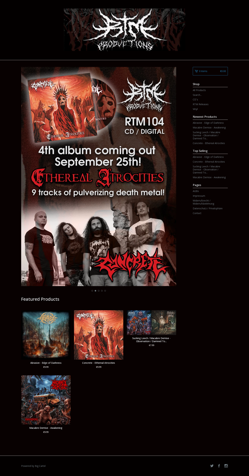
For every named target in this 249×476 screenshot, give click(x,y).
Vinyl (195, 109)
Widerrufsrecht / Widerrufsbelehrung (203, 202)
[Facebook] (219, 466)
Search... (197, 95)
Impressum (199, 195)
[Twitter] (212, 466)
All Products (199, 90)
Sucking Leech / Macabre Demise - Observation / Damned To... (206, 135)
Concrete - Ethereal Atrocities (209, 143)
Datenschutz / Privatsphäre (208, 208)
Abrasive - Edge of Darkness (208, 122)
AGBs (196, 191)
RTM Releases (201, 104)
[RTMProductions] (124, 29)
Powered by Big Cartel (33, 466)
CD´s (195, 99)
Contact (197, 213)
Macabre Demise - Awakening (209, 127)
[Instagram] (226, 466)
